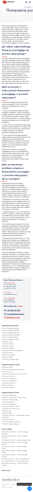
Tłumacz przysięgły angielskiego (10, 328)
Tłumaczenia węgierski (8, 348)
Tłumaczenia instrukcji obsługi (10, 400)
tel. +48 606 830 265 (10, 287)
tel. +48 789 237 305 (10, 285)
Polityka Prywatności (7, 487)
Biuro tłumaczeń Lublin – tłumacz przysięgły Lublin (15, 459)
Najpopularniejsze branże (10, 393)
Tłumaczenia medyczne (8, 402)
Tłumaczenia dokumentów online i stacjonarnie (14, 374)
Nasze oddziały (7, 429)
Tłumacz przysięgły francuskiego (10, 339)
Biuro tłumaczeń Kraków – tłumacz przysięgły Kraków (16, 440)
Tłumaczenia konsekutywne (9, 381)
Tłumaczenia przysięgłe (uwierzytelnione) (13, 369)
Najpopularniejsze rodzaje (11, 365)
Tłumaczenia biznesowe (8, 376)
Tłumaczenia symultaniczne (9, 378)
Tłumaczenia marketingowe (9, 404)
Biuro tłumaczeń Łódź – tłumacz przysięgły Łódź (15, 461)
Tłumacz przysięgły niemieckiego (11, 330)
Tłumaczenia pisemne (8, 385)
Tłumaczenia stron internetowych (11, 409)
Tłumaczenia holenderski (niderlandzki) (12, 350)
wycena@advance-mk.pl (10, 294)
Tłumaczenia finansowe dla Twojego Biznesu (14, 397)
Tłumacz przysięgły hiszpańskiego (11, 335)
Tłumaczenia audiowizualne (9, 395)
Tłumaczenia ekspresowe (9, 383)
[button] (29, 488)
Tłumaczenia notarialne (8, 387)
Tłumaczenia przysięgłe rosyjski (10, 359)
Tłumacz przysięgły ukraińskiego (10, 333)
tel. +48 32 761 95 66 (10, 288)
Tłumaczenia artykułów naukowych (11, 422)
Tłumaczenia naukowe (8, 419)
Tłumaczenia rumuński (8, 346)
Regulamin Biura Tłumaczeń (9, 485)
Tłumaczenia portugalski (8, 355)
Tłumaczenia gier (6, 411)
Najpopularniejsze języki (10, 325)
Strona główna (27, 7)
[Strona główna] (8, 2)
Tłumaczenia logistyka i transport (10, 424)
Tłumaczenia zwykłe (7, 367)
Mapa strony (6, 470)
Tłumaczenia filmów (7, 413)
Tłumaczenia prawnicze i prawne (11, 406)
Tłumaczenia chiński (7, 357)
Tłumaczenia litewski (7, 353)
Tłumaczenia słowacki (8, 344)
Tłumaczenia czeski (7, 341)
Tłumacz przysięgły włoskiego (10, 337)
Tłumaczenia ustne (7, 372)
